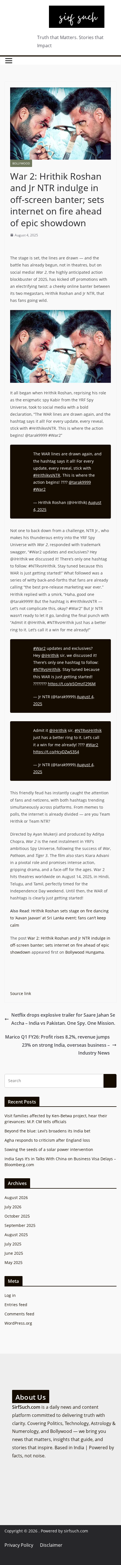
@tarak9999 (80, 482)
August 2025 (16, 1234)
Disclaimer (51, 1545)
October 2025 (17, 1216)
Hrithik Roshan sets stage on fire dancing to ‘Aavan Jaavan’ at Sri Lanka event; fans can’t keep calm (59, 918)
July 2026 (13, 1206)
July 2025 (13, 1244)
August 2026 (16, 1197)
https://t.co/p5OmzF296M (72, 683)
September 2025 (20, 1225)
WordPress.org (18, 1323)
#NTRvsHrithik (46, 669)
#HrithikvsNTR (46, 475)
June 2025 (14, 1253)
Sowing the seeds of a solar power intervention (49, 1149)
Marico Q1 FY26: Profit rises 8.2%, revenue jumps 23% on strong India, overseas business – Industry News (57, 1045)
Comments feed (19, 1314)
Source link (20, 993)
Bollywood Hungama (84, 952)
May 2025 (14, 1262)
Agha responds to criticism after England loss (47, 1140)
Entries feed (16, 1304)
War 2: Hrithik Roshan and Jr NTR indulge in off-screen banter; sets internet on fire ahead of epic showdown (60, 945)
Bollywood (21, 163)
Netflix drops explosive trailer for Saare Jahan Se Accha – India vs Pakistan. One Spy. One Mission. (63, 1019)
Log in (10, 1295)
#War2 (39, 489)
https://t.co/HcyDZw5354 (56, 751)
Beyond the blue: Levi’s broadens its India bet (47, 1131)
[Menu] (9, 60)
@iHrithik (50, 655)
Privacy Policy (19, 1545)
